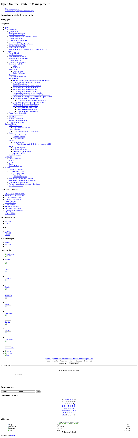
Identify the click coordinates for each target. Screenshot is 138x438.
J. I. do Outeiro (9, 212)
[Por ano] (48, 359)
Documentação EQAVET (17, 171)
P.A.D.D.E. (12, 117)
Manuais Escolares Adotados (18, 120)
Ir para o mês (74, 363)
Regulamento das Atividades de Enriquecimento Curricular (31, 95)
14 (73, 408)
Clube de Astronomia (19, 135)
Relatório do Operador (20, 177)
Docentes (12, 162)
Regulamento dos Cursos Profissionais (25, 89)
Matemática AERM (19, 153)
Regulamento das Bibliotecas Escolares (25, 91)
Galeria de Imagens (15, 155)
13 (71, 408)
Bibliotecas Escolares (15, 126)
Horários (7, 223)
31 (65, 415)
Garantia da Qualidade (16, 169)
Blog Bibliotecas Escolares (21, 127)
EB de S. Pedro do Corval (13, 199)
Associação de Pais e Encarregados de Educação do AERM (28, 49)
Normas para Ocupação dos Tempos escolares (31, 100)
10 (65, 408)
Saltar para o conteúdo (12, 9)
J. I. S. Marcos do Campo (13, 208)
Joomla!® (13, 435)
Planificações (13, 69)
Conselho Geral (14, 31)
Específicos (16, 67)
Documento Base (18, 173)
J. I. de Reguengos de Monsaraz (15, 194)
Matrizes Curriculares (16, 115)
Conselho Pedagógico (16, 38)
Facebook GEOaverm (20, 149)
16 (63, 410)
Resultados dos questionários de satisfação (22, 180)
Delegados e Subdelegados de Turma (21, 44)
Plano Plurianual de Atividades (18, 58)
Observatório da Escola (16, 122)
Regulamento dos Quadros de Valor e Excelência (28, 102)
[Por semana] (63, 359)
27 (71, 413)
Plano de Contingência (16, 118)
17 (65, 410)
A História (8, 221)
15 (75, 408)
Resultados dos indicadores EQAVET (21, 178)
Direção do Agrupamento (17, 33)
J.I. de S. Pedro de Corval (13, 197)
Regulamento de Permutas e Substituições (26, 98)
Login (38, 391)
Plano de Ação (17, 175)
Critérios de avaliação (16, 64)
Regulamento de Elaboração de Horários (26, 87)
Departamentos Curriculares (18, 40)
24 (65, 413)
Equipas (11, 140)
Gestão (11, 164)
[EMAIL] (8, 353)
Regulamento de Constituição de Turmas (26, 104)
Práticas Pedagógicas (15, 166)
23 (63, 413)
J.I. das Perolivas (10, 201)
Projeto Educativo (14, 53)
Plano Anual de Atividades (17, 57)
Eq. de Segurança (18, 142)
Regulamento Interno (15, 55)
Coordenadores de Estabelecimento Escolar (22, 37)
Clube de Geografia (19, 137)
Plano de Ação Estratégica (17, 62)
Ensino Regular (18, 71)
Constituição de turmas (20, 84)
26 (69, 413)
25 (67, 413)
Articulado (12, 75)
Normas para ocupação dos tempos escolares (27, 86)
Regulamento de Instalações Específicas (25, 106)
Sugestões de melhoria (16, 186)
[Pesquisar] (79, 359)
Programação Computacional (22, 151)
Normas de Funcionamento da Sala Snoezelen (27, 93)
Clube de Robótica (19, 138)
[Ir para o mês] (88, 359)
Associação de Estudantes (17, 47)
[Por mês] (55, 359)
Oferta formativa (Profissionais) (19, 182)
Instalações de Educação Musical (27, 111)
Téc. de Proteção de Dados (17, 46)
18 (67, 410)
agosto (67, 399)
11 (67, 408)
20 (71, 410)
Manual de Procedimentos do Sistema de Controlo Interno (31, 80)
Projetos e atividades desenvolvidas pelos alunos (24, 184)
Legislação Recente (15, 158)
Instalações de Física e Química (27, 109)
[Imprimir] (8, 351)
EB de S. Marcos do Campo (14, 210)
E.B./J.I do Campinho (12, 206)
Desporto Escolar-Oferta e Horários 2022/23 (27, 131)
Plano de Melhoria (15, 60)
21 (73, 410)
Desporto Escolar (14, 129)
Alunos (11, 160)
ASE (6, 246)
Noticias (7, 231)
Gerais (15, 66)
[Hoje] (71, 359)
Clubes (11, 133)
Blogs (11, 146)
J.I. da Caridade (10, 205)
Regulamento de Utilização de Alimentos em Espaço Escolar (32, 97)
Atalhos (7, 259)
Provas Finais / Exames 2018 (18, 113)
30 (63, 415)
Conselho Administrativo (17, 35)
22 (75, 410)
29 (75, 413)
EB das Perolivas (10, 203)
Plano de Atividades (19, 77)
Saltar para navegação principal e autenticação (19, 11)
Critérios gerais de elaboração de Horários (26, 82)
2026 (71, 399)
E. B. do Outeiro (10, 214)
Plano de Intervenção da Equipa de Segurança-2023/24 (34, 144)
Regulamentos (13, 78)
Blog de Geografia (19, 147)
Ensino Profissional (19, 73)
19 (69, 410)
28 (73, 413)
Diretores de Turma (15, 42)
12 (69, 408)
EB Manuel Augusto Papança (14, 195)
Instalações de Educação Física (27, 107)
